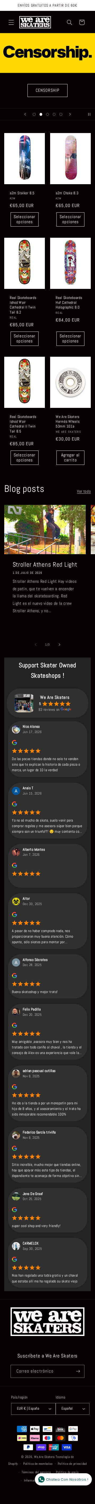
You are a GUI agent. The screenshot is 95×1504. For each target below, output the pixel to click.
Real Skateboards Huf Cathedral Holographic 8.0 (69, 302)
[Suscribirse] (78, 1371)
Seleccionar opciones (24, 219)
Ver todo (84, 491)
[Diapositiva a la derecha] (59, 644)
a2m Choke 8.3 (67, 193)
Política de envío (67, 1472)
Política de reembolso (38, 1464)
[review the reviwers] (14, 744)
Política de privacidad (72, 1464)
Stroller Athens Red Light (44, 564)
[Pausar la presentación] (89, 114)
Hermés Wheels (47, 90)
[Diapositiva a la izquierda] (35, 644)
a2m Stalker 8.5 (22, 193)
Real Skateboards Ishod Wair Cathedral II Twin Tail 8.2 (23, 305)
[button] (11, 22)
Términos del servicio (36, 1472)
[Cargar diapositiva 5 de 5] (61, 114)
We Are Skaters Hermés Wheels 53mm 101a (67, 421)
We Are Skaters (44, 1457)
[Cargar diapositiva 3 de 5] (47, 114)
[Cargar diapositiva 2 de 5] (40, 114)
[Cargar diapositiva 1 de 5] (34, 114)
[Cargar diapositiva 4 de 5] (54, 114)
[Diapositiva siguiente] (70, 114)
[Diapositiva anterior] (25, 114)
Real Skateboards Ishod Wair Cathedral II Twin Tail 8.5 (23, 424)
